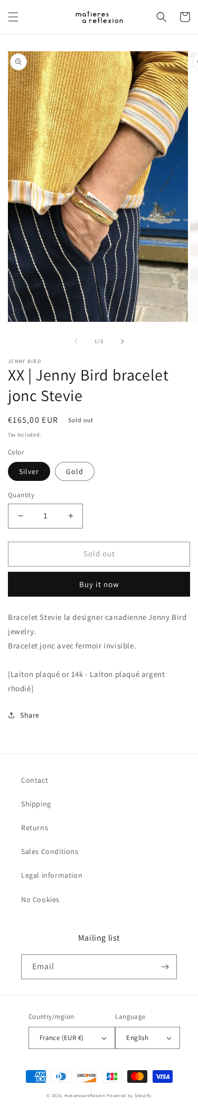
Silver (29, 471)
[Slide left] (76, 341)
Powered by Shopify (129, 1095)
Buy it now (99, 584)
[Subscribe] (164, 966)
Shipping (36, 804)
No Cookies (40, 899)
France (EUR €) (62, 1037)
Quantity (21, 494)
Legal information (51, 875)
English (137, 1037)
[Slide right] (122, 341)
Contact (34, 780)
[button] (13, 17)
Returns (34, 827)
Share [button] (30, 715)
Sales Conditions (50, 851)
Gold (74, 471)
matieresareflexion (85, 1095)
